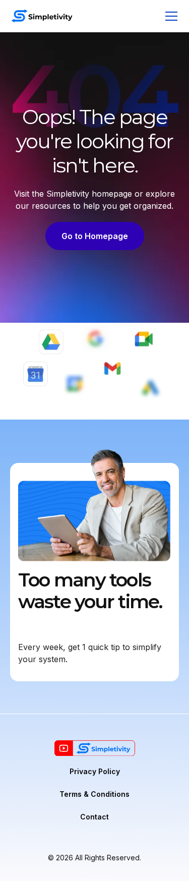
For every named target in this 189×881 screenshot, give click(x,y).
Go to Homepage (94, 236)
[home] (42, 16)
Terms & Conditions (94, 794)
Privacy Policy (95, 771)
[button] (169, 16)
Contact (94, 816)
